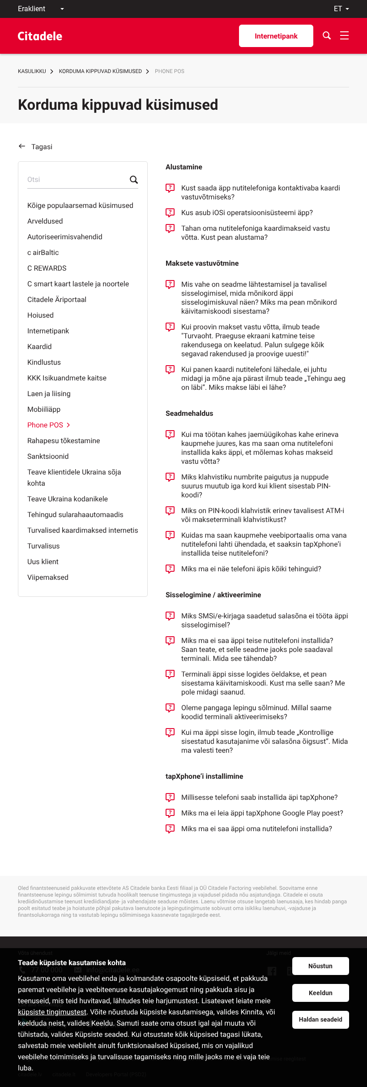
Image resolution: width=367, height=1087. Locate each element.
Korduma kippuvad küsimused (100, 71)
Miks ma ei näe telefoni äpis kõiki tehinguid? (251, 569)
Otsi (33, 179)
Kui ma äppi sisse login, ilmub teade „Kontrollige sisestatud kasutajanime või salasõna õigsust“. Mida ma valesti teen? (264, 741)
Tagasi (41, 146)
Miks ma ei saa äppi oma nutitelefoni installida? (256, 828)
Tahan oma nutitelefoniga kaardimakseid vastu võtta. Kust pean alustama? (255, 233)
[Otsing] (326, 35)
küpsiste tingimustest (52, 1012)
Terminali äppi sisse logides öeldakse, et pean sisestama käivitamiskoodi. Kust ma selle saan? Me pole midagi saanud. (263, 683)
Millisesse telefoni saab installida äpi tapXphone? (259, 797)
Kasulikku (32, 71)
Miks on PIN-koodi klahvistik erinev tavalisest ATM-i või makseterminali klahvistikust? (262, 515)
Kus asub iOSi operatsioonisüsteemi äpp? (247, 212)
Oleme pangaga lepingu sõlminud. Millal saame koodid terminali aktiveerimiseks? (256, 712)
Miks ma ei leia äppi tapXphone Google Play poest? (262, 813)
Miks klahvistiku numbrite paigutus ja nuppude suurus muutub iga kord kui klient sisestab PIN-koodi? (255, 486)
